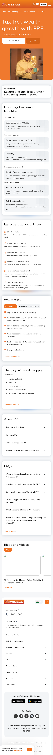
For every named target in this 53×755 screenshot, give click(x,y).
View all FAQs (10, 531)
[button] (26, 545)
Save (34, 41)
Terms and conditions (25, 743)
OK (29, 749)
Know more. (18, 750)
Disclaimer (40, 743)
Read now (9, 587)
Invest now (14, 41)
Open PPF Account (12, 356)
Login (43, 4)
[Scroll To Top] (47, 602)
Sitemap (10, 743)
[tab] (10, 306)
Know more (24, 34)
